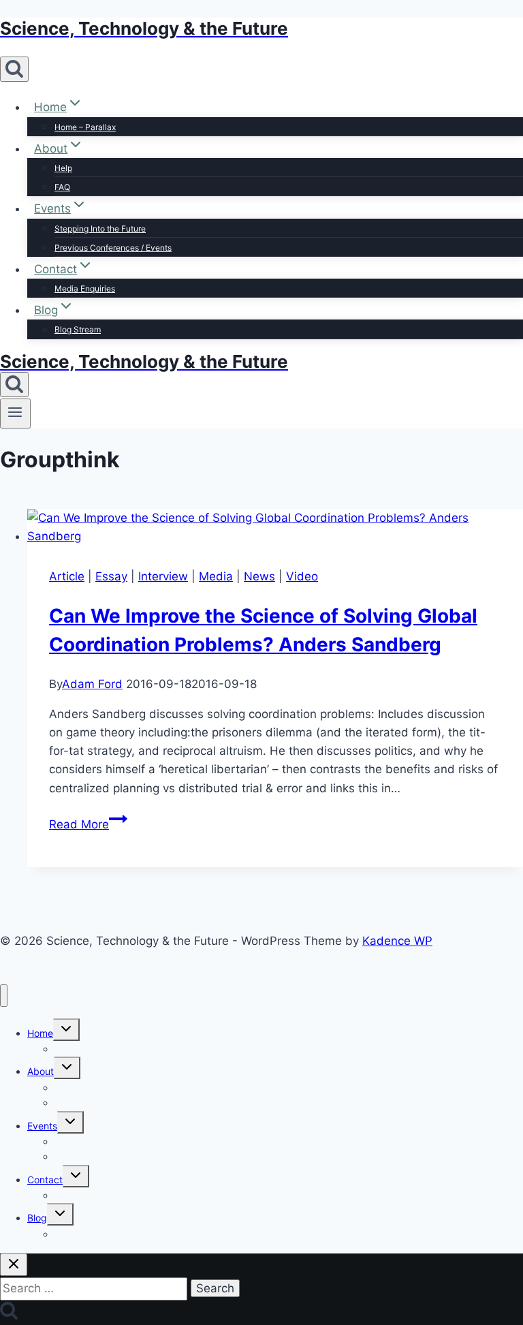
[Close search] (13, 1264)
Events (42, 1126)
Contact (45, 1179)
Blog (37, 1217)
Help (63, 168)
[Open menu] (15, 413)
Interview (163, 576)
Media (216, 576)
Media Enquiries (84, 288)
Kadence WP (397, 941)
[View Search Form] (14, 69)
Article (66, 576)
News (259, 576)
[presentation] (275, 527)
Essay (111, 576)
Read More (88, 824)
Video (302, 576)
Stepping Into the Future (100, 228)
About (40, 1071)
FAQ (62, 187)
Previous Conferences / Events (113, 248)
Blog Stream (77, 329)
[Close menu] (3, 995)
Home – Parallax (85, 127)
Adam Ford (92, 684)
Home (40, 1033)
